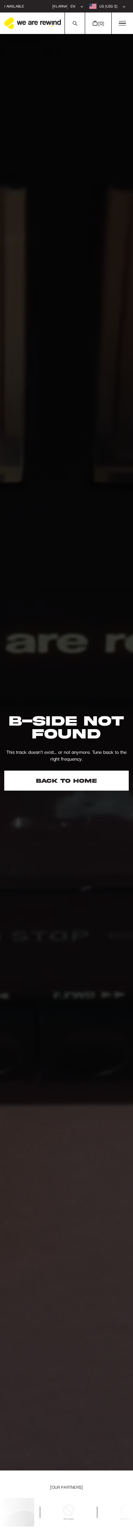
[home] (32, 23)
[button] (75, 23)
